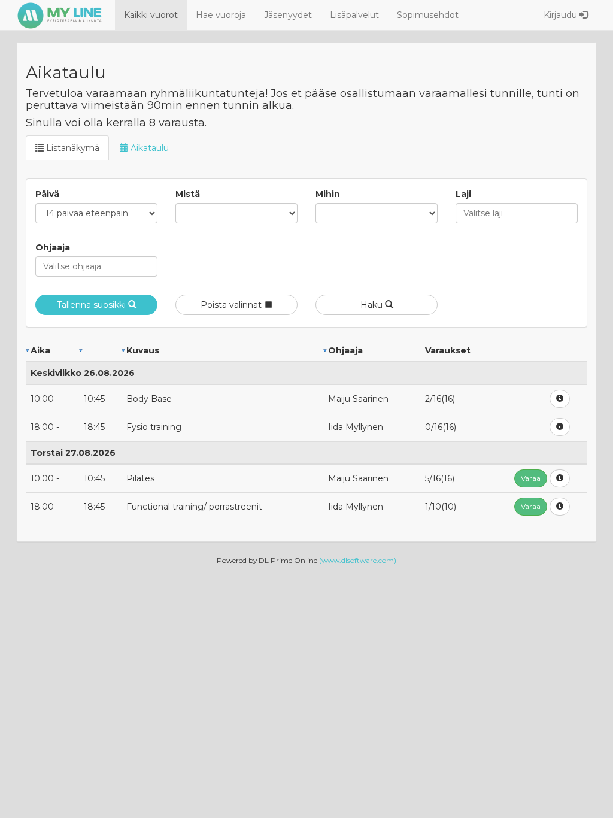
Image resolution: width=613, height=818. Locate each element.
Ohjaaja (52, 247)
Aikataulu (148, 148)
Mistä (187, 194)
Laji (463, 194)
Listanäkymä (71, 148)
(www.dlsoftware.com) (357, 560)
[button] (560, 399)
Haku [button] (372, 304)
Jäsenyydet (288, 15)
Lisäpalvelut (354, 15)
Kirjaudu (561, 15)
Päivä (47, 194)
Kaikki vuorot (151, 15)
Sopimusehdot (428, 15)
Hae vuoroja (221, 15)
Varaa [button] (531, 478)
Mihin (327, 194)
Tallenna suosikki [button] (92, 304)
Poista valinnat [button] (232, 304)
